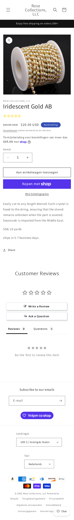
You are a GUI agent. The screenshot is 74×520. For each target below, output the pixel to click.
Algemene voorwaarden (29, 505)
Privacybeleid (56, 498)
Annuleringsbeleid (50, 511)
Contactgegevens (27, 511)
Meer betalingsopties (37, 193)
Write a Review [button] (39, 306)
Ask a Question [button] (39, 316)
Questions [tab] (40, 329)
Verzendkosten (10, 130)
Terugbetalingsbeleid (33, 498)
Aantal (7, 149)
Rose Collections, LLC (34, 493)
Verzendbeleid (53, 505)
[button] (8, 9)
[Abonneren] (60, 401)
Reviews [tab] (14, 329)
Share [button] (11, 250)
